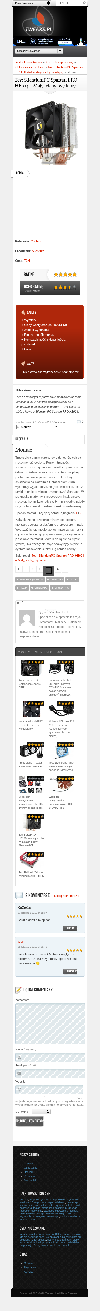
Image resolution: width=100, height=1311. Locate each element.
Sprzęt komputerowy (59, 62)
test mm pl (61, 1207)
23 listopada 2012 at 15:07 (32, 913)
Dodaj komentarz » (67, 896)
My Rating (21, 1112)
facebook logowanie (31, 1210)
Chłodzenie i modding (29, 67)
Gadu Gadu (30, 1167)
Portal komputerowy (28, 62)
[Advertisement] (50, 210)
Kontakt (28, 1271)
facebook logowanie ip (55, 1210)
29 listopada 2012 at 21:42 (32, 947)
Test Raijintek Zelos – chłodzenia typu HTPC (31, 874)
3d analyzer (38, 1216)
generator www (72, 1234)
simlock (43, 1205)
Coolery (36, 241)
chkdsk (24, 1199)
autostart (35, 1207)
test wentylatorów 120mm (48, 1234)
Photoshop (30, 1176)
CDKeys (28, 1163)
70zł (27, 260)
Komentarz (22, 1000)
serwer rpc (53, 1216)
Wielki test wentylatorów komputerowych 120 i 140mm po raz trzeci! (31, 802)
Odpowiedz (72, 928)
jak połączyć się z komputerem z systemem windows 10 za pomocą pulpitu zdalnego (49, 1201)
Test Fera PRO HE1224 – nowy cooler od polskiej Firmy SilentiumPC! (31, 840)
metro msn (48, 1207)
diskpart (72, 1207)
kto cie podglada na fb (32, 1236)
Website (20, 1081)
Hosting (28, 1172)
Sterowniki (30, 1180)
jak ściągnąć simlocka (61, 1205)
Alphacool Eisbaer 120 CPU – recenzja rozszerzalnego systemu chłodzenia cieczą (61, 728)
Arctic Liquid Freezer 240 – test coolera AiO (31, 764)
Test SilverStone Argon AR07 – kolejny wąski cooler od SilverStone (61, 766)
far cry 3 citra (27, 1219)
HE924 (23, 588)
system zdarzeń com (59, 1239)
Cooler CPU (56, 579)
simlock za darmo (70, 1216)
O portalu (29, 1263)
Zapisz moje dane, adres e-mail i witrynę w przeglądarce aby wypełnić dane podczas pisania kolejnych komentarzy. (50, 1101)
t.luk (21, 942)
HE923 (73, 579)
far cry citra (26, 1234)
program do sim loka (53, 1242)
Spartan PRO (62, 588)
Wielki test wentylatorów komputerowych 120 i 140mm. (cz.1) (61, 802)
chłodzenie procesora (31, 579)
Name (19, 1049)
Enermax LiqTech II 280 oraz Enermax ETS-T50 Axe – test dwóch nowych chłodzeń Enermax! (60, 687)
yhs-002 (30, 1213)
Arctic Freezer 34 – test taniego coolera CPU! (30, 684)
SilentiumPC (40, 251)
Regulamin (30, 1267)
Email (19, 1065)
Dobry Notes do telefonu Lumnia (52, 1245)
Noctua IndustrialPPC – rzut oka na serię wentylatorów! (31, 725)
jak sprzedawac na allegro (51, 1213)
